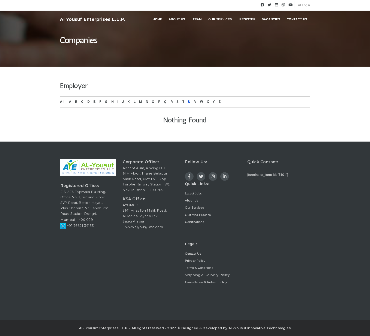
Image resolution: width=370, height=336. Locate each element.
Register (247, 19)
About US (177, 19)
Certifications (194, 222)
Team (197, 19)
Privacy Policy (195, 260)
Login (305, 5)
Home (157, 19)
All (62, 102)
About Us (191, 200)
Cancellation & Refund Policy (206, 282)
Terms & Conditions (199, 267)
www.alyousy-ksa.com (144, 227)
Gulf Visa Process (198, 215)
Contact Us (297, 19)
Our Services (220, 19)
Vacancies (271, 19)
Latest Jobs (193, 193)
